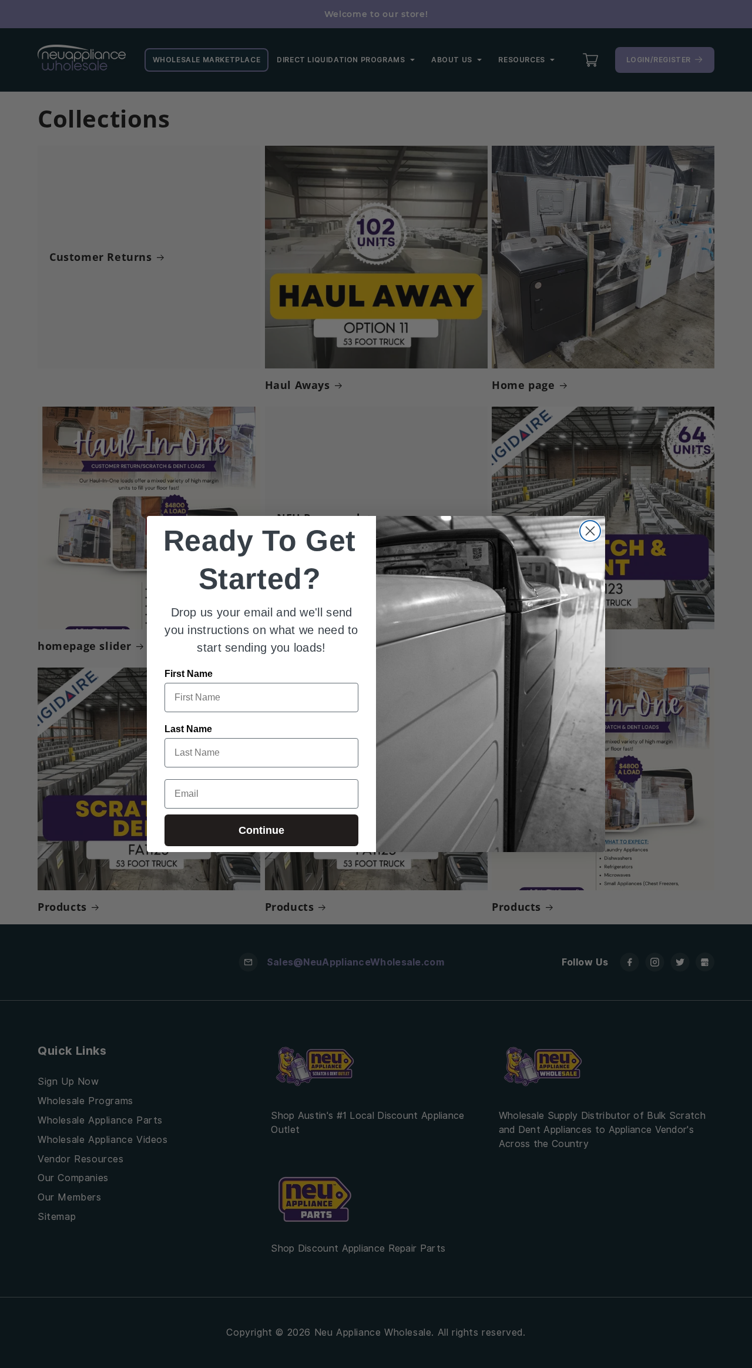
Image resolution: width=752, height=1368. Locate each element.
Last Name (188, 729)
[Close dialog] (590, 531)
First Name (188, 674)
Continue (261, 830)
